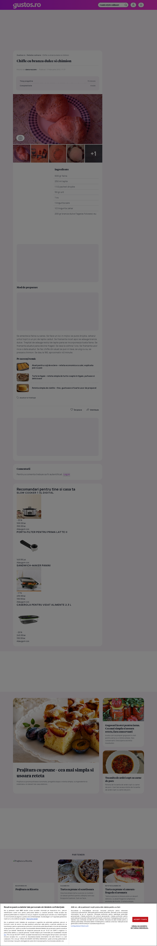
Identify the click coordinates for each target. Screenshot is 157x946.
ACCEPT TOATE (140, 919)
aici (5, 935)
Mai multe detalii (32, 919)
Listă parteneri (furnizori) (80, 926)
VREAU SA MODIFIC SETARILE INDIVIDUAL (139, 927)
